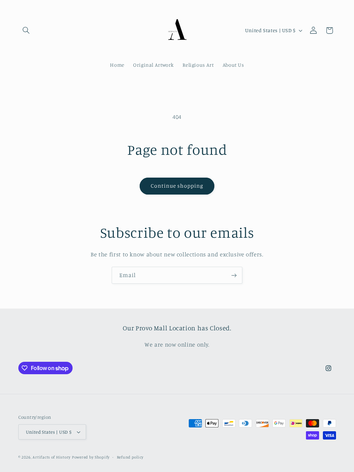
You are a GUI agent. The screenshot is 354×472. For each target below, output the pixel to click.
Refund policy (130, 457)
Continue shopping (177, 185)
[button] (26, 30)
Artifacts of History (51, 457)
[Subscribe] (234, 275)
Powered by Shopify (91, 457)
